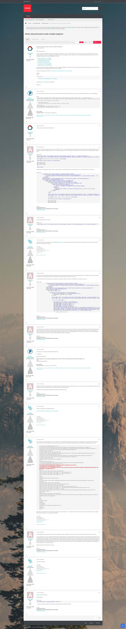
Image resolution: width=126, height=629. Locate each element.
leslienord (48, 250)
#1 (99, 46)
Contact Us (91, 623)
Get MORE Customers (50, 115)
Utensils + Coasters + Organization (45, 64)
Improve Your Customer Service (41, 115)
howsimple (44, 82)
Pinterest (44, 524)
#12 (99, 439)
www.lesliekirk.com (39, 252)
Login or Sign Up (97, 1)
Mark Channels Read (40, 19)
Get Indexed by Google (75, 115)
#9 (99, 349)
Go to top (98, 623)
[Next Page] (92, 42)
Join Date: (28, 59)
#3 (99, 125)
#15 (99, 592)
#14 (99, 559)
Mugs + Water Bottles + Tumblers (44, 58)
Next (100, 617)
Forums (28, 16)
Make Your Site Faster (68, 115)
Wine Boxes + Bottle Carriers (43, 61)
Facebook (41, 524)
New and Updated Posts (29, 19)
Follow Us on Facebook (87, 115)
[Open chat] (123, 626)
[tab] (27, 39)
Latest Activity (35, 39)
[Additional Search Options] (97, 8)
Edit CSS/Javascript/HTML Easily (59, 115)
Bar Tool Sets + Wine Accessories (44, 62)
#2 (99, 91)
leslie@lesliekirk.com (42, 251)
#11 (99, 406)
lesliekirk (40, 594)
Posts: (27, 60)
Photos (43, 39)
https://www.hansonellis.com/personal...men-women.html (60, 70)
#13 (99, 532)
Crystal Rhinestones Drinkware (44, 60)
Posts (27, 39)
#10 (99, 383)
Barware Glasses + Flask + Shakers (45, 59)
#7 (99, 273)
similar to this (60, 242)
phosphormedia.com (39, 116)
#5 (99, 217)
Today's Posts (50, 19)
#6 (99, 240)
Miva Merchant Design (40, 209)
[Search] (100, 8)
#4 (99, 147)
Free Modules (81, 115)
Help (86, 623)
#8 (99, 327)
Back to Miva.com (27, 1)
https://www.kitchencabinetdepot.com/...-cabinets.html (47, 411)
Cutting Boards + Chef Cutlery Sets (45, 65)
